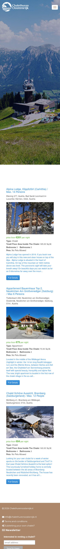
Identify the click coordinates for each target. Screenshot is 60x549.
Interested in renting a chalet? (19, 537)
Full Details (13, 277)
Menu (55, 7)
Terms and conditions (15, 521)
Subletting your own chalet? (19, 525)
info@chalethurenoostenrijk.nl (20, 517)
